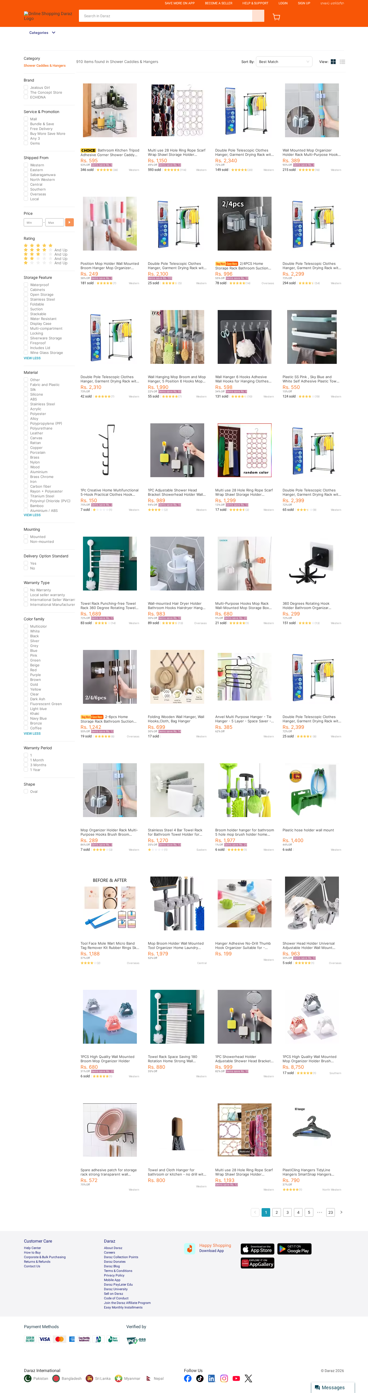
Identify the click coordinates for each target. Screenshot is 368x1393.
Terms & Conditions (118, 1271)
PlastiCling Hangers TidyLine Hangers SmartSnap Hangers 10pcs (307, 1174)
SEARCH (258, 16)
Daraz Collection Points (121, 1257)
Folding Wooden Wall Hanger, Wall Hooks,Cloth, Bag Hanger (176, 719)
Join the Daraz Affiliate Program (127, 1303)
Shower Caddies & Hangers (45, 66)
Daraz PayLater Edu (118, 1284)
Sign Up (304, 3)
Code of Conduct (116, 1298)
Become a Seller (218, 3)
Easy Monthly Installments (123, 1307)
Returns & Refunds (37, 1262)
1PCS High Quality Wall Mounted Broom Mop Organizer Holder (107, 1058)
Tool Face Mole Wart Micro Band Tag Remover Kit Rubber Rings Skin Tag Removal (110, 947)
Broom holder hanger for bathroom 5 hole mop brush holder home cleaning (244, 834)
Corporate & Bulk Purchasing (45, 1257)
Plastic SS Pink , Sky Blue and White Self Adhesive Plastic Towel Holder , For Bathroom (311, 381)
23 (330, 1212)
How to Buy (32, 1252)
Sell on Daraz (113, 1294)
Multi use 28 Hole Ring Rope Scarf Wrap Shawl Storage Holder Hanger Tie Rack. (244, 494)
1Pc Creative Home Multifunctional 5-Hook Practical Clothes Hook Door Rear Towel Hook (109, 494)
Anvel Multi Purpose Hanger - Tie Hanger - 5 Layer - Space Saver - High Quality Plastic (243, 721)
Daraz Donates (115, 1262)
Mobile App (112, 1280)
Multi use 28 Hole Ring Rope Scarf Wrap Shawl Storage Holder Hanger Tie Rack (177, 154)
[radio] (26, 246)
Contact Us (32, 1266)
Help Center (32, 1248)
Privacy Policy (114, 1275)
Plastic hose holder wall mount (308, 830)
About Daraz (113, 1248)
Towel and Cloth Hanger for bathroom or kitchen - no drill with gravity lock (177, 1174)
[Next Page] (341, 1212)
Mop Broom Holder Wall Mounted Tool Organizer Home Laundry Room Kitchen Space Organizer (176, 947)
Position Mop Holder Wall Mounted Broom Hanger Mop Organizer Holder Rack (110, 267)
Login (283, 3)
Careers (109, 1252)
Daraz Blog (112, 1266)
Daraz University (116, 1289)
